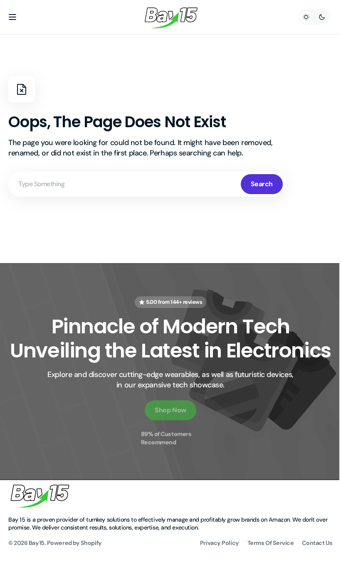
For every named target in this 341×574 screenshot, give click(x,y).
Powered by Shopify (74, 567)
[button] (12, 17)
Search (262, 184)
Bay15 (36, 567)
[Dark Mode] (307, 17)
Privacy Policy (213, 567)
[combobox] (146, 184)
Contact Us (311, 567)
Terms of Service (264, 567)
